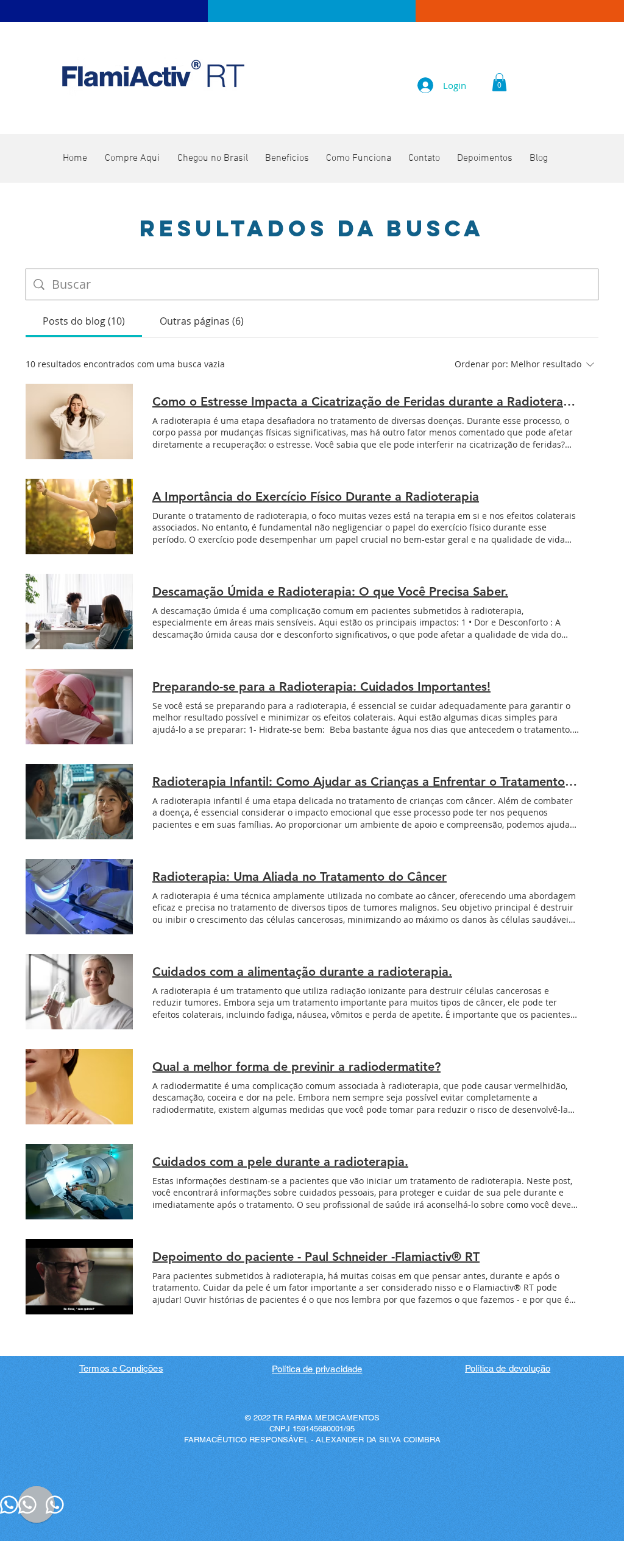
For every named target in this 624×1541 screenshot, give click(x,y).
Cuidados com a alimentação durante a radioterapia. (302, 971)
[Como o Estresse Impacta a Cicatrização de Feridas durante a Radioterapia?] (79, 421)
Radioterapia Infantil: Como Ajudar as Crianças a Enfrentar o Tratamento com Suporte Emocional (365, 781)
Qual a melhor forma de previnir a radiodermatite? (296, 1066)
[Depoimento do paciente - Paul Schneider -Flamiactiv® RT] (79, 1276)
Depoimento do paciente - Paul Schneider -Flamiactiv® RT (316, 1256)
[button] (499, 82)
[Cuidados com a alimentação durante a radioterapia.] (79, 991)
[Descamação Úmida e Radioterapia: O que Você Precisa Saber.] (79, 611)
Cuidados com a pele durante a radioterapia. (280, 1161)
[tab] (84, 321)
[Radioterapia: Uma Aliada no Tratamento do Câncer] (79, 896)
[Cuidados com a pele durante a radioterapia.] (79, 1181)
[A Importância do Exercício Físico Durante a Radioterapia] (79, 516)
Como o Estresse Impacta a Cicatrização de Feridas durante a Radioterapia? (365, 401)
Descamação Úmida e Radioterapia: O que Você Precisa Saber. (330, 591)
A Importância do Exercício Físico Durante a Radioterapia (315, 496)
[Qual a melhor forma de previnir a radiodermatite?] (79, 1086)
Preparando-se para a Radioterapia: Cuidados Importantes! (321, 686)
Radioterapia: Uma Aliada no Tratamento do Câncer (299, 876)
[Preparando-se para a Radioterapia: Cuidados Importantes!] (79, 706)
